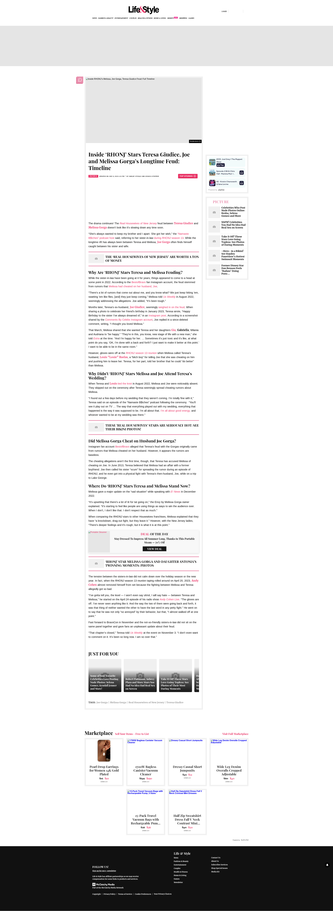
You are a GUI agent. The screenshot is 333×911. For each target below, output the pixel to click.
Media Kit (215, 872)
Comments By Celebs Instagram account (129, 319)
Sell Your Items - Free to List (132, 734)
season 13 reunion (141, 353)
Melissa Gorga (118, 702)
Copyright (96, 894)
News (94, 18)
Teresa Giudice (174, 702)
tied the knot (121, 383)
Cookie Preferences (143, 894)
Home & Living (160, 18)
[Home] (117, 856)
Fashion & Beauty (105, 18)
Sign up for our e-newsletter (104, 871)
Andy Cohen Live (169, 599)
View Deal (154, 549)
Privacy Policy (109, 894)
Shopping (183, 18)
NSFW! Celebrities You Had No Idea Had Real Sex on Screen (233, 225)
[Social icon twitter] (240, 11)
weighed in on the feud (171, 307)
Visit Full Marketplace (235, 734)
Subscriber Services (219, 865)
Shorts (170, 18)
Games (191, 18)
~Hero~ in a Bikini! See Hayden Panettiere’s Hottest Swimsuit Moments (233, 255)
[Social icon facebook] (231, 11)
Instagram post (157, 315)
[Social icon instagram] (236, 11)
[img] (246, 11)
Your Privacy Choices (163, 894)
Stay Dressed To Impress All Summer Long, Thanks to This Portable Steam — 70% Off (154, 540)
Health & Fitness (145, 18)
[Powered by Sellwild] (244, 840)
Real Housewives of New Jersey (138, 223)
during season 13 (169, 238)
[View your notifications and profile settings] (327, 865)
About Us (215, 861)
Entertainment (121, 18)
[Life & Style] (144, 10)
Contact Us (215, 858)
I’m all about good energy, (176, 410)
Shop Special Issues (219, 868)
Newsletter (178, 882)
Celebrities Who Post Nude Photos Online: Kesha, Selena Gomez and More (233, 211)
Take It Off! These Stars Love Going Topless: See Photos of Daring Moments (232, 240)
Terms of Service (125, 894)
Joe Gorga (102, 702)
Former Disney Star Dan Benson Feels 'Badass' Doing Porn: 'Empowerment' (232, 269)
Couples (132, 18)
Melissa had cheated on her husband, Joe (133, 286)
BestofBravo (139, 282)
